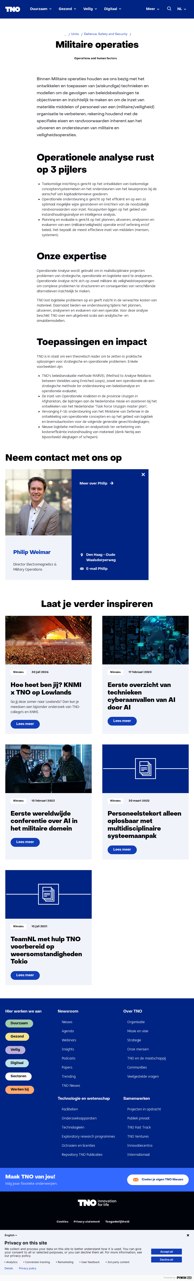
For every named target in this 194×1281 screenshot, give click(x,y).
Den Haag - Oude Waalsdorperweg (101, 557)
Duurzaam (38, 9)
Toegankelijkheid (117, 1222)
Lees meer (25, 726)
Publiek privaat (138, 1118)
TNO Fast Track (139, 1127)
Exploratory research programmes (88, 1136)
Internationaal (138, 1155)
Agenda (68, 1031)
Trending (69, 1076)
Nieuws (67, 1022)
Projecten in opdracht (144, 1109)
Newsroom (68, 1011)
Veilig (88, 9)
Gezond (65, 9)
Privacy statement (87, 1222)
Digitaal (110, 9)
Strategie (134, 1040)
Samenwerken (136, 1099)
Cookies (62, 1222)
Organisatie (136, 1022)
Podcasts (68, 1058)
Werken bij (20, 1089)
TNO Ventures (138, 1136)
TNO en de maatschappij (146, 1058)
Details (9, 1268)
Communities (137, 1067)
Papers (67, 1067)
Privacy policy (27, 1268)
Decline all (166, 1259)
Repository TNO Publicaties (82, 1155)
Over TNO (132, 1011)
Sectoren (18, 1076)
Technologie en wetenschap (84, 1099)
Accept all (166, 1251)
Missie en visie (137, 1031)
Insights (68, 1049)
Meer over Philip (93, 483)
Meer (150, 9)
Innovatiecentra (139, 1145)
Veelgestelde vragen (143, 1076)
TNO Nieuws (71, 1085)
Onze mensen (138, 1049)
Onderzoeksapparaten (79, 1118)
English (10, 1235)
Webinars (69, 1040)
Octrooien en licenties (78, 1145)
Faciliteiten (70, 1109)
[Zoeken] (169, 9)
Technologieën (73, 1127)
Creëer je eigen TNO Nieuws (162, 1179)
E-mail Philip (97, 569)
